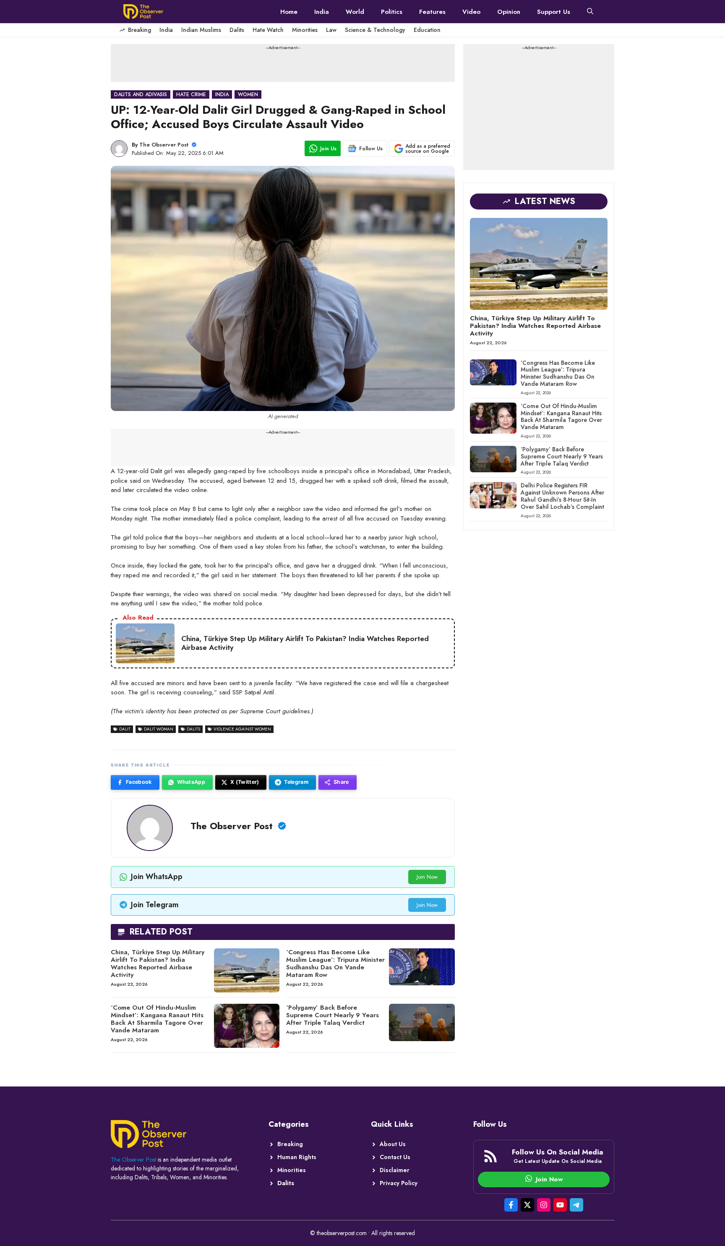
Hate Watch (268, 30)
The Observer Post (163, 145)
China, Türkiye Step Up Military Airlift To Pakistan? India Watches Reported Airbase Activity (157, 963)
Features (432, 11)
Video (471, 11)
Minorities (305, 30)
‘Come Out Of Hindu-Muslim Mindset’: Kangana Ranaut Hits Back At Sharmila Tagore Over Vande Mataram (157, 1019)
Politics (391, 11)
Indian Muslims (201, 30)
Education (427, 30)
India (321, 11)
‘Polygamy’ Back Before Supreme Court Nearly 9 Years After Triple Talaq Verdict (332, 1015)
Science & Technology (375, 30)
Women (248, 94)
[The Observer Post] (143, 11)
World (355, 11)
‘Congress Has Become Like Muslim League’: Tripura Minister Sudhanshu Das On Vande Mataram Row (335, 963)
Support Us (553, 11)
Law (331, 30)
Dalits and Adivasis (140, 94)
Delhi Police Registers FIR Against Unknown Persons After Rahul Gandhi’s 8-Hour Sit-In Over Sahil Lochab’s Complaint (562, 495)
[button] (590, 11)
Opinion (508, 11)
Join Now (427, 877)
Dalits (236, 30)
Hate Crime (191, 94)
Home (288, 11)
